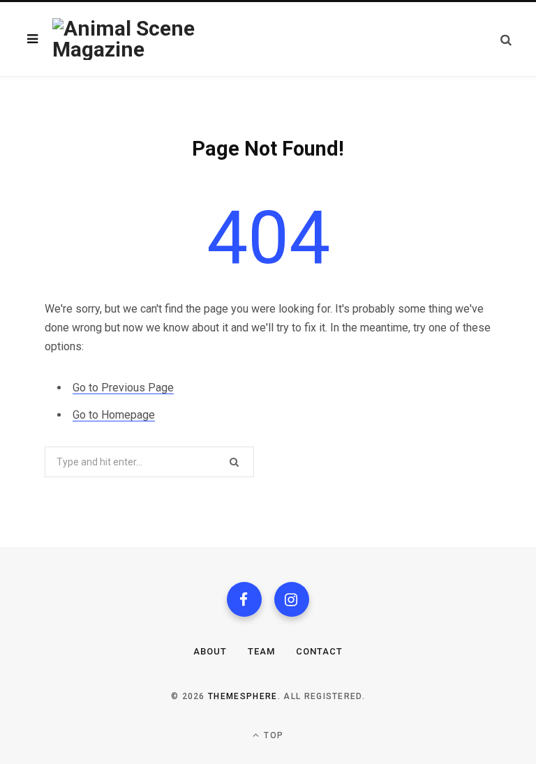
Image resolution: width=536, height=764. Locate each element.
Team (261, 651)
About (210, 651)
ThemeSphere (243, 696)
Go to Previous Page (123, 387)
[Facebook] (244, 599)
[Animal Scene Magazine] (159, 39)
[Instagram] (291, 599)
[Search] (506, 39)
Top (272, 735)
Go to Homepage (114, 414)
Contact (319, 651)
